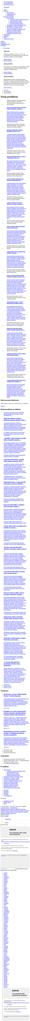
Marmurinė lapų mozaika (16, 22)
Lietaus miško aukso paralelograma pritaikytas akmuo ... (16, 252)
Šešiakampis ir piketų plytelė (14, 32)
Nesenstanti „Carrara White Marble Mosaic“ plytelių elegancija (15, 695)
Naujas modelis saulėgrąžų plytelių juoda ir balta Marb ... (16, 227)
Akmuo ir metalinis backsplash (8, 813)
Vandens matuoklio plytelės (16, 23)
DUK (5, 37)
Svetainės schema (5, 807)
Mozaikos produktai (8, 16)
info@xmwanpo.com (9, 4)
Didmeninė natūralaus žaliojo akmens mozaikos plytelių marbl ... (16, 329)
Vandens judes (10, 18)
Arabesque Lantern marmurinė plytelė (19, 19)
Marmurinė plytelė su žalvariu (8, 809)
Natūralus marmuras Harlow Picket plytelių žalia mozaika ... (16, 354)
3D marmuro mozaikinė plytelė (14, 27)
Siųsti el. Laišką (4, 816)
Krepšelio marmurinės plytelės (14, 33)
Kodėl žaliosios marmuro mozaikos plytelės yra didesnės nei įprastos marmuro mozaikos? (15, 733)
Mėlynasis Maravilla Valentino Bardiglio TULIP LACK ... (15, 130)
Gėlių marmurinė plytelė (16, 21)
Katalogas (6, 36)
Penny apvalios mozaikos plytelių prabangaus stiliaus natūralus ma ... (16, 276)
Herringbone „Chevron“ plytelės (15, 26)
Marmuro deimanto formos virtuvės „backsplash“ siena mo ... (16, 157)
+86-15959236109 (8, 2)
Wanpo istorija (10, 12)
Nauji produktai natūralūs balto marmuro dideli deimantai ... (15, 179)
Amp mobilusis (13, 807)
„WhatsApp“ (8, 819)
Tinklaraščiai (7, 34)
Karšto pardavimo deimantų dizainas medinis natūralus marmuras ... (16, 108)
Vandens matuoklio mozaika (21, 812)
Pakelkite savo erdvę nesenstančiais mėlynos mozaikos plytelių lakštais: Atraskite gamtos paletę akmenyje (15, 712)
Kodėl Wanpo (10, 15)
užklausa (3, 406)
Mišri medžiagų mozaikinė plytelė (12, 787)
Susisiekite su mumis (9, 38)
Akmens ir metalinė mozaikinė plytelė (16, 29)
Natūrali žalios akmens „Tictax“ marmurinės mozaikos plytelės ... (15, 302)
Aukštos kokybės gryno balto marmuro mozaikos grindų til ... (15, 203)
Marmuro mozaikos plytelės (10, 786)
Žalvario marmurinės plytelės (16, 810)
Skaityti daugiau (8, 59)
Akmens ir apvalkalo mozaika (14, 30)
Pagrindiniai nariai (11, 14)
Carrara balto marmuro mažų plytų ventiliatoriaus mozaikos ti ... (16, 381)
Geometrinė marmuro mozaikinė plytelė (16, 25)
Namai (5, 9)
